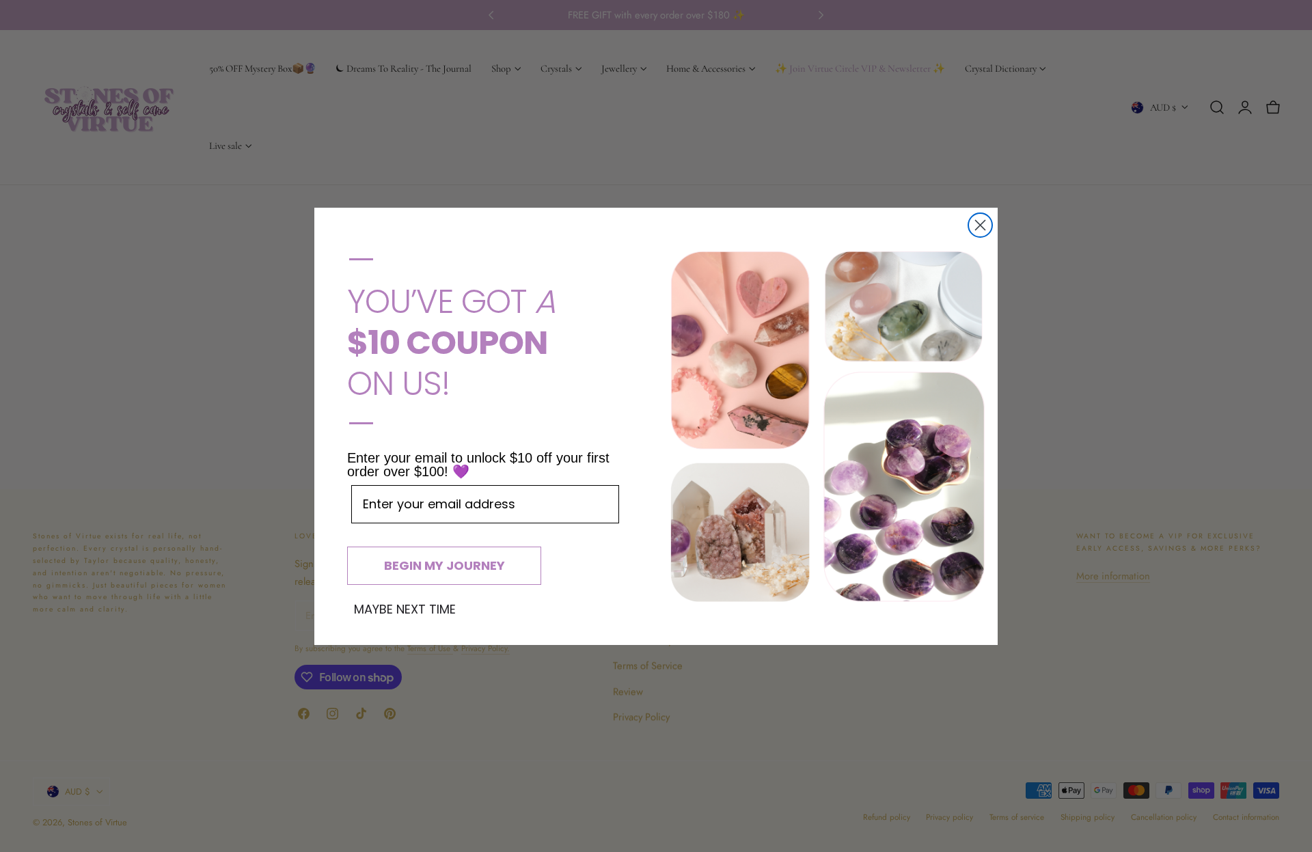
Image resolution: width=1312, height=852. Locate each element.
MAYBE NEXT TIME (405, 609)
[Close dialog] (980, 225)
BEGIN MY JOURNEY (444, 565)
